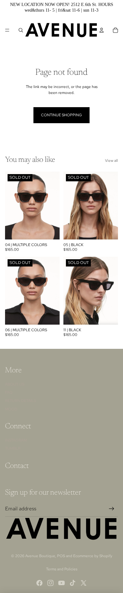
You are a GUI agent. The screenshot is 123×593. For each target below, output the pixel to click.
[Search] (21, 30)
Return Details (20, 400)
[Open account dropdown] (101, 30)
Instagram (16, 440)
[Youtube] (61, 583)
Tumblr (12, 448)
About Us (14, 384)
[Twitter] (83, 583)
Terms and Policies (61, 569)
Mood (11, 409)
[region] (61, 7)
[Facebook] (39, 583)
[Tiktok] (72, 583)
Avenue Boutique (40, 555)
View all (111, 160)
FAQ (9, 392)
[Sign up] (111, 508)
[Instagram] (50, 583)
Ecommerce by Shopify (92, 555)
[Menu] (7, 30)
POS (61, 555)
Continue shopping (61, 115)
